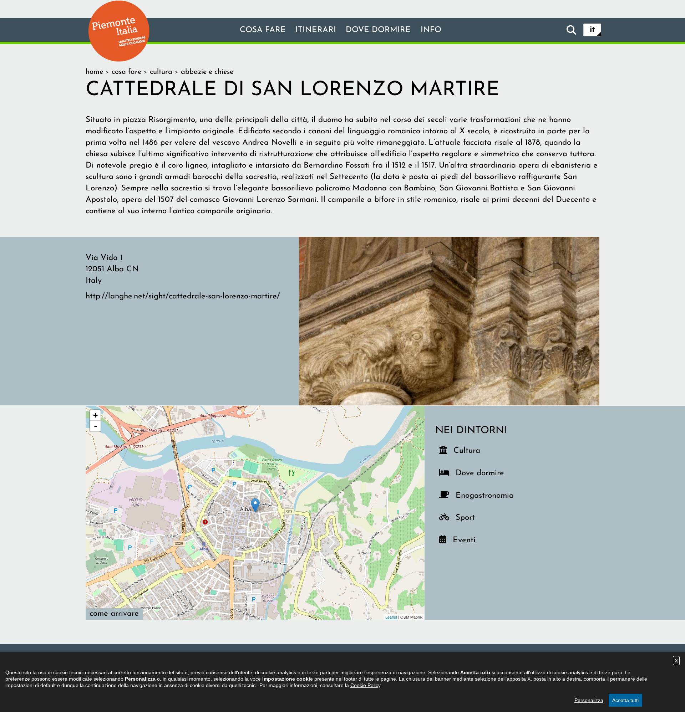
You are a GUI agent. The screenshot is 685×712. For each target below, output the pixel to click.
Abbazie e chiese (207, 72)
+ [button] (95, 415)
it (592, 30)
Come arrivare (114, 614)
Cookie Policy (365, 685)
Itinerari (315, 30)
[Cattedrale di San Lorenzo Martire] (449, 321)
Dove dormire (378, 30)
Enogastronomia (483, 495)
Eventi (467, 540)
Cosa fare (263, 30)
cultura (161, 72)
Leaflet (391, 617)
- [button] (95, 426)
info (431, 30)
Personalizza (588, 700)
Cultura (467, 450)
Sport (470, 517)
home (94, 72)
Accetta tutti (625, 700)
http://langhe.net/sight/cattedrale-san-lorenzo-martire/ (183, 296)
